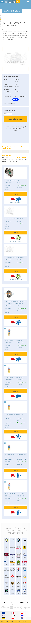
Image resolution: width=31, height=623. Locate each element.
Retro (26, 20)
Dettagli (15, 194)
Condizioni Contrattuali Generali (19, 602)
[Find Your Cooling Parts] (12, 6)
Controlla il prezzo (15, 119)
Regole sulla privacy (15, 604)
